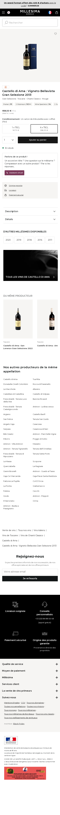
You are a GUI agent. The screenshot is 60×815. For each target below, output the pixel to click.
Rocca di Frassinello (42, 384)
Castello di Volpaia (41, 394)
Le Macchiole (9, 389)
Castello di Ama (10, 379)
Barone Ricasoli (40, 399)
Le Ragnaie (38, 466)
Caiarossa (37, 424)
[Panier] (56, 12)
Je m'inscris (30, 578)
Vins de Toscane (10, 535)
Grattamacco (39, 486)
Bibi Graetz (8, 434)
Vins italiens (39, 530)
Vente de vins (8, 530)
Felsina (6, 491)
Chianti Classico (34, 99)
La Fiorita (7, 486)
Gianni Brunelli (9, 471)
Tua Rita (36, 379)
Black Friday (18, 724)
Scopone (37, 461)
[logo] (30, 12)
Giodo (6, 496)
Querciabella (9, 466)
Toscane (21, 99)
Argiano (6, 414)
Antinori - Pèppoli (40, 496)
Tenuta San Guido (41, 419)
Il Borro (6, 439)
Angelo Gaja (8, 424)
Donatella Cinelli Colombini (15, 384)
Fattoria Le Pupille (11, 481)
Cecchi (36, 491)
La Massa (7, 461)
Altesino (36, 389)
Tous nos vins (24, 530)
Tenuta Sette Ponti (41, 454)
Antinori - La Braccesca (43, 406)
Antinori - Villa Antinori (13, 444)
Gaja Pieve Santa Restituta (45, 476)
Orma (35, 501)
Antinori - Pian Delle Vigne (44, 434)
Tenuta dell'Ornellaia (42, 449)
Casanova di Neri (40, 429)
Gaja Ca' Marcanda (11, 476)
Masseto (36, 444)
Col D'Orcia (38, 481)
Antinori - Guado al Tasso (44, 471)
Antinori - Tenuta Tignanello (15, 449)
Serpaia (6, 429)
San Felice (8, 419)
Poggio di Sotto (40, 439)
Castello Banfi (39, 414)
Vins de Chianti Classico (32, 535)
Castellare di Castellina (13, 394)
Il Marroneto (8, 501)
